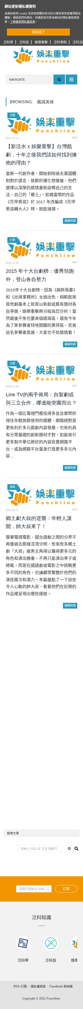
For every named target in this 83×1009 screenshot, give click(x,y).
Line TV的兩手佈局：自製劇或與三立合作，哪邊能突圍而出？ (41, 399)
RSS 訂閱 (20, 986)
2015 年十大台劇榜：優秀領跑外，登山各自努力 (40, 275)
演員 (12, 487)
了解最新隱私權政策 (22, 21)
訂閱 (66, 889)
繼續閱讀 (70, 220)
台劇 (12, 115)
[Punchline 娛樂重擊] (41, 55)
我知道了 (38, 32)
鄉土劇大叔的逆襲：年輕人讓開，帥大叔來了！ (39, 522)
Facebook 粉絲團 (61, 986)
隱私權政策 (38, 986)
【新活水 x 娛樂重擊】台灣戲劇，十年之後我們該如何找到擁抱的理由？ (41, 155)
